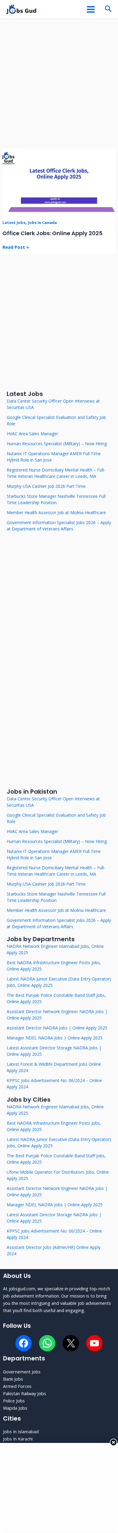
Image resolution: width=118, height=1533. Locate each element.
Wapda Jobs (15, 1408)
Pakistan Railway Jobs (24, 1393)
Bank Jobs (13, 1379)
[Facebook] (23, 1343)
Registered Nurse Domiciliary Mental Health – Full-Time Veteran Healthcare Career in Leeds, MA (56, 473)
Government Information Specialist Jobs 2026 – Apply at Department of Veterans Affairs (59, 526)
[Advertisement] (59, 87)
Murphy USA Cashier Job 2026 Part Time (46, 486)
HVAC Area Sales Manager (32, 433)
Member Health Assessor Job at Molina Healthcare (56, 512)
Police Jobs (14, 1401)
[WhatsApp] (47, 1343)
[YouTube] (94, 1343)
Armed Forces (17, 1386)
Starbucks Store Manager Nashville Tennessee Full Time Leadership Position (56, 499)
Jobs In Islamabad (21, 1431)
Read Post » (15, 246)
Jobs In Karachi (18, 1439)
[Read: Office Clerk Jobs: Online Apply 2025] (59, 180)
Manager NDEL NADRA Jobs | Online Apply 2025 (55, 1038)
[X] (71, 1343)
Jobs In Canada (42, 222)
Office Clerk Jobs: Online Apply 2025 (52, 233)
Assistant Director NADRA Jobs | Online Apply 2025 (57, 1028)
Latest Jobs (13, 222)
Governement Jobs (22, 1372)
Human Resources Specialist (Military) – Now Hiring (57, 443)
